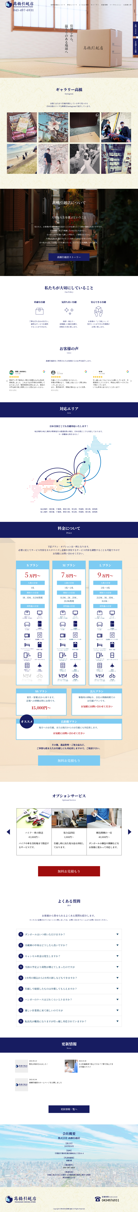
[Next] (130, 832)
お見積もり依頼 (135, 47)
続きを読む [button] (13, 390)
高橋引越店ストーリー (69, 257)
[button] (131, 381)
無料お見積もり (69, 760)
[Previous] (7, 832)
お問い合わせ (135, 29)
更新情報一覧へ (69, 1109)
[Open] (22, 127)
